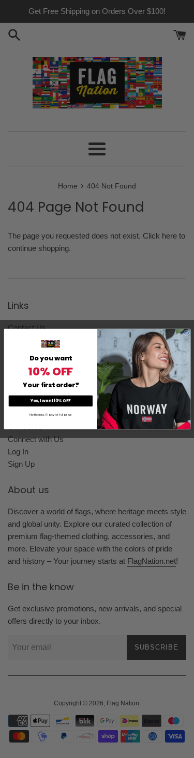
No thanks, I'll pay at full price (50, 415)
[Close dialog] (186, 332)
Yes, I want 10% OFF (50, 401)
